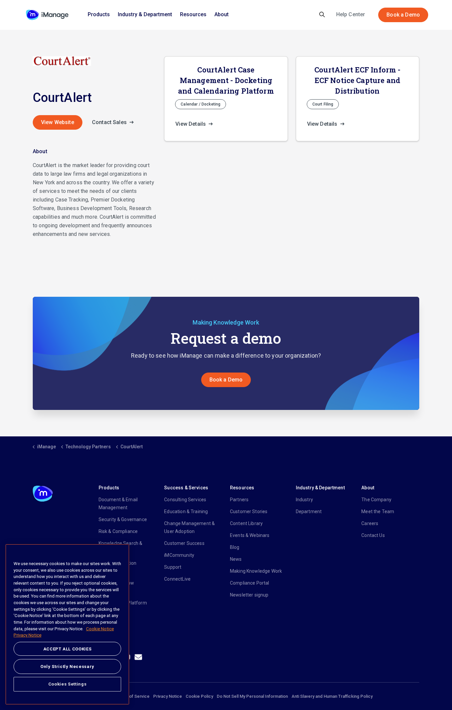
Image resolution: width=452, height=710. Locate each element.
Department (309, 511)
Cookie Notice (100, 628)
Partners (239, 499)
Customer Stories (248, 511)
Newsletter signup (249, 595)
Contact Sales (110, 122)
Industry (304, 499)
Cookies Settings (67, 684)
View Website (57, 122)
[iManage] (47, 15)
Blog (235, 547)
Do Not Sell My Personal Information (252, 696)
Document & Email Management (118, 503)
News (236, 559)
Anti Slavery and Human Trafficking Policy (332, 696)
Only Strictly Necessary (67, 666)
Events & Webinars (250, 535)
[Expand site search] (322, 15)
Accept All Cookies (67, 648)
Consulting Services (185, 499)
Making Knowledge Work (256, 571)
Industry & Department (145, 14)
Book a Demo (403, 15)
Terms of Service (132, 696)
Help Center (350, 14)
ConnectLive (177, 579)
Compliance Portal (249, 583)
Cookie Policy (199, 696)
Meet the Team (377, 511)
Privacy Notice (167, 696)
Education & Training (186, 511)
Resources (193, 14)
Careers (369, 523)
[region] (67, 624)
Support (172, 567)
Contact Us (373, 535)
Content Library (246, 523)
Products (99, 14)
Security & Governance (123, 519)
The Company (376, 499)
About (221, 14)
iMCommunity (179, 555)
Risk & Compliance (118, 531)
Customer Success (184, 543)
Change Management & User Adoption (189, 527)
